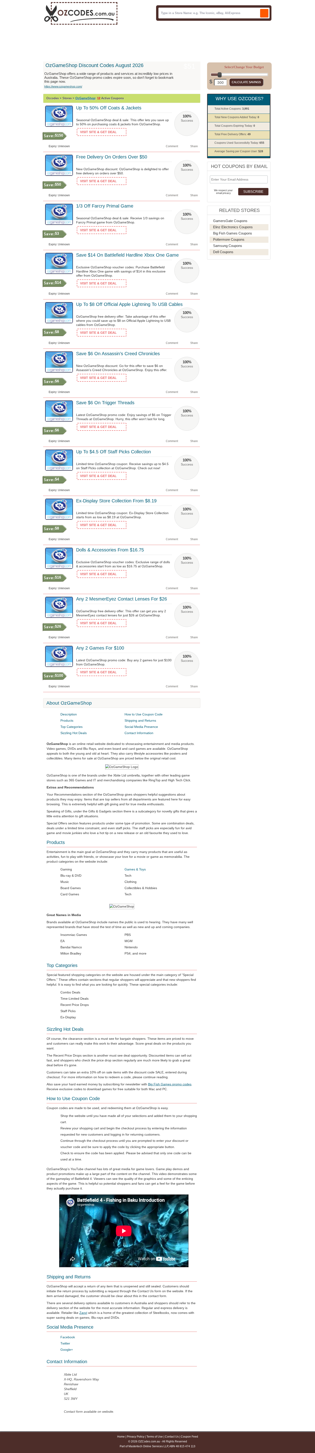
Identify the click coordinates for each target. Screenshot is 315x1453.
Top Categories (71, 727)
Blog (125, 41)
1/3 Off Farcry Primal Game (104, 205)
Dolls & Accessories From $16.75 (110, 549)
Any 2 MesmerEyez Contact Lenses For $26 (121, 598)
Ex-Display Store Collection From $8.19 (116, 500)
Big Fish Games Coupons (232, 233)
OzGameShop (85, 98)
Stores (77, 41)
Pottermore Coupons (228, 239)
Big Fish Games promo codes (169, 1084)
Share (194, 146)
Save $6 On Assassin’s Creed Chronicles (118, 353)
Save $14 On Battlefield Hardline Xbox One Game (127, 255)
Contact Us (172, 1436)
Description (68, 714)
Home (57, 41)
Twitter (65, 1343)
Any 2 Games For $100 (100, 647)
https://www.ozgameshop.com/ (63, 86)
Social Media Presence (141, 727)
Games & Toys (135, 869)
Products (66, 720)
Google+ (66, 1349)
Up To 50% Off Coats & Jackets (108, 107)
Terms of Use (154, 1436)
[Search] (264, 13)
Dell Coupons (223, 252)
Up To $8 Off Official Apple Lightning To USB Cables (129, 304)
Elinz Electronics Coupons (233, 227)
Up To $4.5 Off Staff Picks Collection (113, 451)
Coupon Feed (189, 1436)
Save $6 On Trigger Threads (105, 402)
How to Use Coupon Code (144, 714)
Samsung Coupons (227, 246)
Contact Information (139, 733)
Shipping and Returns (140, 720)
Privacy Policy (135, 1436)
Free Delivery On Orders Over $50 (111, 156)
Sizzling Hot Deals (73, 733)
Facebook (67, 1337)
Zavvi (83, 1313)
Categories (102, 41)
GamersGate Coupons (230, 221)
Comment (172, 146)
